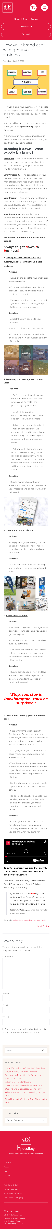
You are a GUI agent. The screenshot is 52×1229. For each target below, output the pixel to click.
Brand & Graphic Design (13, 1193)
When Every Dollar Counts (18, 1082)
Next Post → (43, 926)
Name (6, 993)
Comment (8, 956)
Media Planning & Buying (13, 1198)
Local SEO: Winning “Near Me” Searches (25, 1068)
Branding (28, 920)
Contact (34, 19)
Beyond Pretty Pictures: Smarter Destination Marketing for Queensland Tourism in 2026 (24, 1075)
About (17, 19)
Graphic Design (40, 920)
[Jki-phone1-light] (33, 7)
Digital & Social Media (12, 1189)
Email (6, 1005)
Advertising (18, 920)
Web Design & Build (11, 1185)
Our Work (7, 1163)
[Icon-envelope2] (44, 7)
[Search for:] (26, 1050)
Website (7, 1017)
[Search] (43, 1050)
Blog (25, 19)
